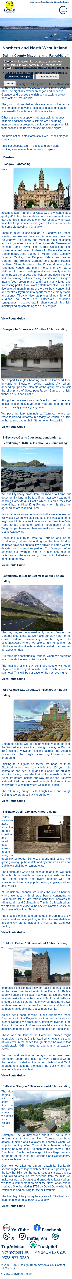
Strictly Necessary (47, 76)
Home (23, 7)
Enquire (50, 149)
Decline (9, 83)
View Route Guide (13, 318)
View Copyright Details (18, 1273)
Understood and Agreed (19, 76)
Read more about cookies (34, 68)
